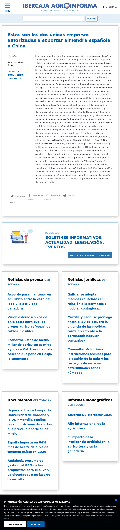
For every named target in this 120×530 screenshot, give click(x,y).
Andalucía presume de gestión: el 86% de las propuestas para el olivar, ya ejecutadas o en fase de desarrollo (29, 469)
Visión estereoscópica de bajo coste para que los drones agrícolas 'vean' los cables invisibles (29, 323)
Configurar (15, 524)
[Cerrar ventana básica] (116, 500)
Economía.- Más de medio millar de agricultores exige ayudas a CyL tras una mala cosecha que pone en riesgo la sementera (30, 349)
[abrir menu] (7, 6)
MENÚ (7, 11)
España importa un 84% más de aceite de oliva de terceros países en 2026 (28, 447)
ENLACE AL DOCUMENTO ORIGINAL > (15, 75)
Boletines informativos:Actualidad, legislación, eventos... (74, 241)
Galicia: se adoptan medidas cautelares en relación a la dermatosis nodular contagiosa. (87, 301)
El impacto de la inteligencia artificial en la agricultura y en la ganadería (89, 443)
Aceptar (35, 524)
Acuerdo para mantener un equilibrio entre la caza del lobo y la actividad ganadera (29, 301)
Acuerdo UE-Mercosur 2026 (90, 414)
